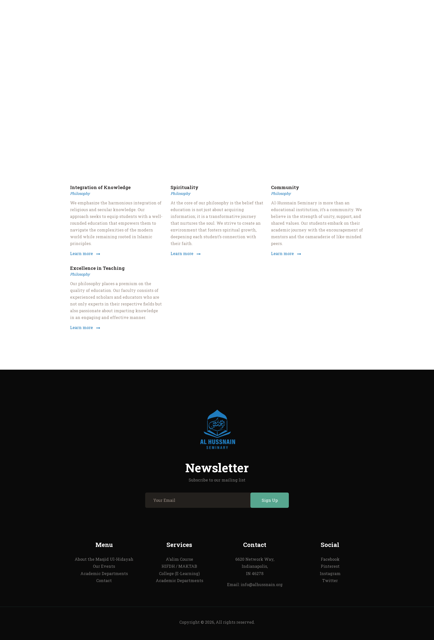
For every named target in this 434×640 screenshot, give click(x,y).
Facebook (330, 559)
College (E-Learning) (179, 573)
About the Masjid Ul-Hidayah (104, 559)
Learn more (81, 253)
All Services (207, 122)
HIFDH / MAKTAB (179, 566)
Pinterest (330, 566)
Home (181, 122)
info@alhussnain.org (262, 584)
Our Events (104, 566)
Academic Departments (104, 573)
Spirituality (184, 187)
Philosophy (80, 193)
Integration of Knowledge (100, 187)
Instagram (330, 573)
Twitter (330, 580)
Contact (104, 580)
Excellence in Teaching (97, 268)
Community (285, 187)
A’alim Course (179, 559)
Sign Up (270, 500)
